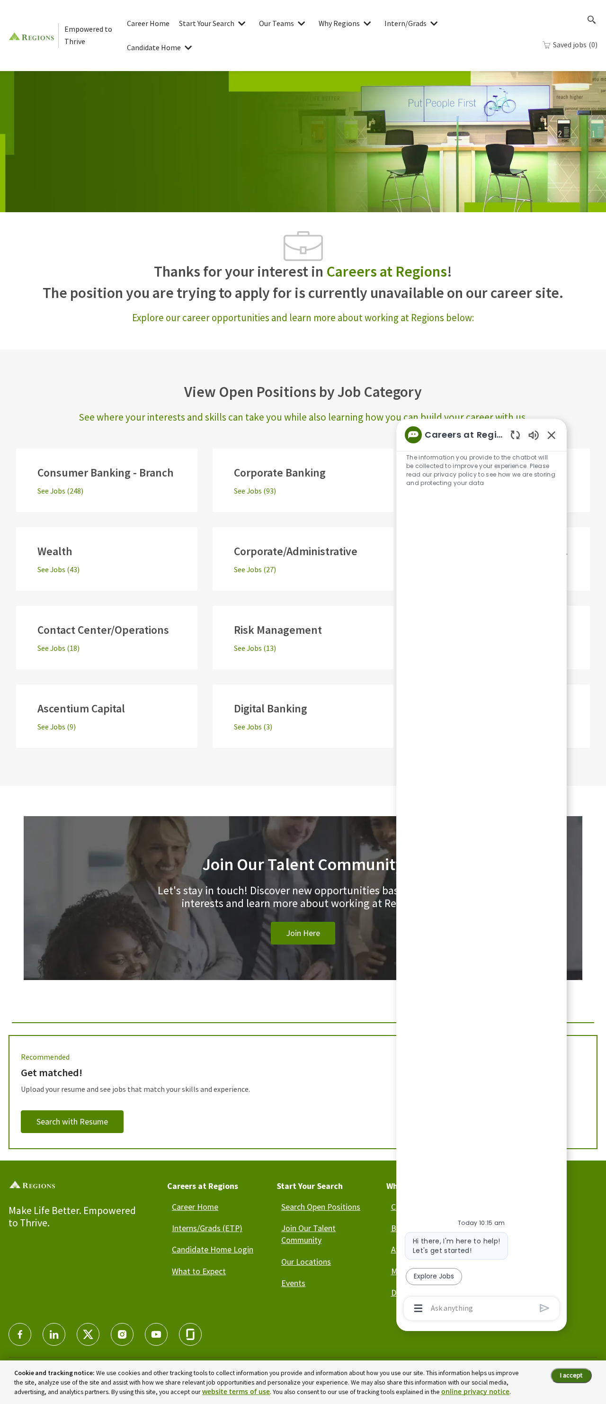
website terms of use (236, 1391)
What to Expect (199, 1271)
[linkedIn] (54, 1334)
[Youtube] (156, 1334)
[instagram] (122, 1334)
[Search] (591, 20)
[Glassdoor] (190, 1334)
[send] (545, 1308)
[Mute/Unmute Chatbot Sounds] (533, 434)
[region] (481, 870)
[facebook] (20, 1334)
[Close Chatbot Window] (551, 434)
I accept (571, 1375)
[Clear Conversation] (515, 434)
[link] (303, 909)
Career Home (148, 23)
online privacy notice (475, 1391)
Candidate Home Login (212, 1249)
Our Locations (306, 1261)
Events (293, 1283)
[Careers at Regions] (33, 35)
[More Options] (418, 1308)
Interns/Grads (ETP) (207, 1228)
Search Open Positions (320, 1206)
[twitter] (88, 1334)
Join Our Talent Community (308, 1234)
